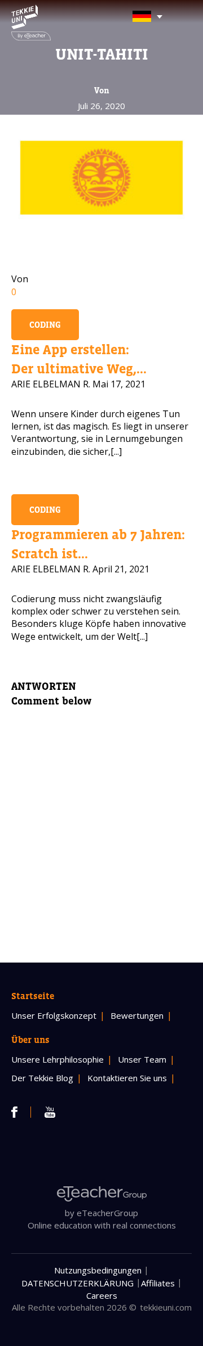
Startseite (32, 996)
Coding (45, 324)
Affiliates (158, 1283)
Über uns (30, 1040)
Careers (101, 1295)
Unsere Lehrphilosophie (57, 1059)
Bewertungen (137, 1015)
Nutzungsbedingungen (98, 1270)
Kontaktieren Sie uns (127, 1077)
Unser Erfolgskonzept (53, 1015)
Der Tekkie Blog (42, 1077)
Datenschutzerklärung (77, 1283)
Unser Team (142, 1059)
